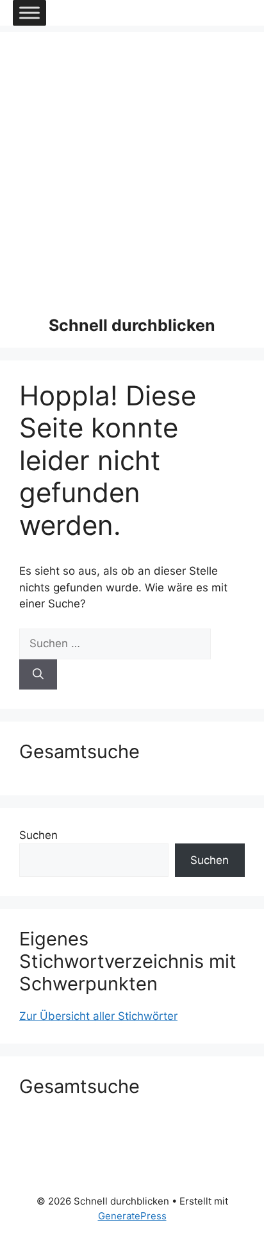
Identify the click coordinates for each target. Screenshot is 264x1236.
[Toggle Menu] (29, 12)
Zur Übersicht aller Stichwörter (98, 1016)
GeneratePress (132, 1216)
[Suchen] (38, 674)
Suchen (38, 835)
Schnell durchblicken (132, 325)
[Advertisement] (132, 164)
